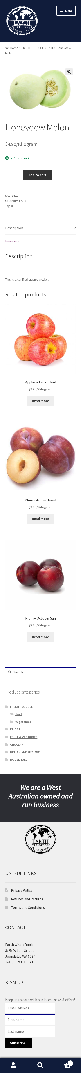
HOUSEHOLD (19, 760)
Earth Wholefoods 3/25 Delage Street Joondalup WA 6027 (20, 950)
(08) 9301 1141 (22, 962)
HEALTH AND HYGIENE (25, 752)
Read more (40, 400)
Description (14, 228)
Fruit (50, 48)
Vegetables (23, 722)
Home (14, 48)
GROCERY (16, 745)
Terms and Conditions (28, 907)
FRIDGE (15, 729)
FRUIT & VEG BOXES (23, 737)
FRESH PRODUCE (33, 48)
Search (40, 1065)
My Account (13, 1065)
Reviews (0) (13, 241)
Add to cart (38, 174)
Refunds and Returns (27, 899)
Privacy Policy (21, 890)
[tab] (40, 228)
